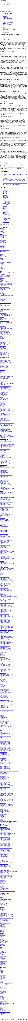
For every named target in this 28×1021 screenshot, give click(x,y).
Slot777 (1, 253)
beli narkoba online (4, 508)
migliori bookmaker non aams (6, 698)
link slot (1, 970)
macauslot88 (2, 774)
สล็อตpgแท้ (2, 260)
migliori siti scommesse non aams (7, 551)
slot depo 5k (2, 323)
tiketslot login (3, 973)
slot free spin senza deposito (6, 804)
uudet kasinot (3, 975)
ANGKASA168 (3, 678)
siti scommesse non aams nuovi (6, 362)
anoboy (1, 382)
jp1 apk (1, 939)
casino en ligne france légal (6, 284)
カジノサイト (3, 730)
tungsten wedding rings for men (7, 878)
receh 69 (2, 998)
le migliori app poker (4, 849)
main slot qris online (4, 893)
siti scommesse (3, 393)
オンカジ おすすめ (4, 276)
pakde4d (2, 300)
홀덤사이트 (2, 466)
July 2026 (5, 191)
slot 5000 (2, 940)
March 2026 (5, 196)
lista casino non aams (4, 675)
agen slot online (3, 717)
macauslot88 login (4, 400)
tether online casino (4, 477)
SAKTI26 (2, 987)
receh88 (1, 654)
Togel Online (3, 988)
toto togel (2, 715)
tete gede (2, 278)
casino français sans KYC (5, 579)
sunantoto (2, 859)
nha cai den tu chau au (5, 733)
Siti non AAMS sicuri (4, 520)
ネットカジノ (3, 827)
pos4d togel (2, 909)
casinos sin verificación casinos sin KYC (8, 596)
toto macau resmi (3, 814)
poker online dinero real (5, 695)
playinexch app (3, 753)
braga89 (1, 397)
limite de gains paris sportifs (6, 446)
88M (1, 737)
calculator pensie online (5, 984)
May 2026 (5, 193)
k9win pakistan (3, 682)
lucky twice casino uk (4, 269)
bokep (1, 258)
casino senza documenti (5, 429)
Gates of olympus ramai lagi (6, 900)
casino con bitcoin (4, 530)
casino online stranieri (4, 287)
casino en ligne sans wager (5, 595)
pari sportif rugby (3, 562)
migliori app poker (4, 548)
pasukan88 (2, 524)
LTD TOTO (2, 657)
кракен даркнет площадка (6, 275)
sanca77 (1, 491)
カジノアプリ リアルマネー (6, 413)
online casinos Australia (5, 828)
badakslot (2, 957)
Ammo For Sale (3, 1017)
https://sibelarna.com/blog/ (5, 806)
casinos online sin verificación (6, 734)
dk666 (1, 887)
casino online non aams (5, 288)
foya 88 (1, 954)
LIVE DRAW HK (4, 905)
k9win (1, 684)
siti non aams (3, 289)
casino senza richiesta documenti (7, 710)
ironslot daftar (3, 992)
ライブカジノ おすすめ (5, 599)
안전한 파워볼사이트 (5, 760)
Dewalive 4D (3, 942)
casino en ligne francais (5, 784)
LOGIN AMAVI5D (4, 690)
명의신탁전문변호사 (5, 763)
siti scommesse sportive (5, 755)
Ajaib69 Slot (2, 894)
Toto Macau (2, 963)
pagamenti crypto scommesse (6, 431)
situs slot (2, 561)
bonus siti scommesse (4, 511)
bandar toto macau (4, 248)
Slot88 (1, 279)
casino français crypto (4, 471)
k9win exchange (3, 681)
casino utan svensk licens (5, 838)
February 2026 (6, 197)
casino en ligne (3, 327)
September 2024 (6, 218)
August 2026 (5, 190)
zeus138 (2, 898)
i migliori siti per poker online (6, 529)
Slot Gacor (2, 274)
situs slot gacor (3, 952)
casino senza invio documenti (6, 376)
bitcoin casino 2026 (4, 478)
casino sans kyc (3, 373)
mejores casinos (3, 352)
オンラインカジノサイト (6, 732)
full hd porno (3, 399)
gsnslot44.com (3, 691)
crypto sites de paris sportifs (6, 425)
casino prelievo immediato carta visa (7, 833)
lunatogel (2, 527)
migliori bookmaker (4, 361)
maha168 (2, 236)
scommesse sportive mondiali (6, 457)
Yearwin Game (3, 354)
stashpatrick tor (3, 246)
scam (1, 234)
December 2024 (6, 214)
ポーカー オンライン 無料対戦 (7, 283)
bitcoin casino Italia (4, 392)
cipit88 (1, 593)
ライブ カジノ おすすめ (5, 726)
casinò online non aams (5, 384)
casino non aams (3, 394)
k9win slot (2, 680)
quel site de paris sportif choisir (6, 853)
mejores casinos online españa (6, 626)
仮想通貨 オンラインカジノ (6, 262)
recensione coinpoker (4, 708)
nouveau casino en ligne (5, 306)
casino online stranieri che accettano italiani (9, 771)
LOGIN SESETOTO (4, 689)
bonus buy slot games (4, 325)
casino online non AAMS (5, 341)
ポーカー (2, 319)
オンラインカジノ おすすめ (6, 334)
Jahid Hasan (15, 1019)
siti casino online (3, 696)
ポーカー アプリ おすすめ (6, 322)
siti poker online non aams (5, 430)
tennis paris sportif (4, 461)
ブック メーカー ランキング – (7, 272)
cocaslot (1, 264)
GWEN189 (2, 655)
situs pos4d (2, 370)
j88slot (1, 687)
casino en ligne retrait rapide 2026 (7, 444)
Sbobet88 (2, 789)
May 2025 (5, 208)
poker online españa (4, 702)
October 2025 (6, 202)
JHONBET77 (3, 241)
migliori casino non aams (5, 795)
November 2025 (6, 201)
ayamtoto (2, 994)
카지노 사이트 (3, 440)
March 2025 (5, 211)
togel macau (2, 958)
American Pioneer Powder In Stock (7, 1003)
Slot (1, 572)
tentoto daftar (3, 881)
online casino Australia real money (7, 830)
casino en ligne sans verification (7, 329)
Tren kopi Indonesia (4, 250)
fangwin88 (2, 594)
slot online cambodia (4, 773)
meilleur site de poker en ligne (6, 704)
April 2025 (5, 209)
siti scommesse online (4, 481)
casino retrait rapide (4, 542)
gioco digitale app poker (5, 766)
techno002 (2, 254)
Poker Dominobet (4, 398)
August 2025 (5, 204)
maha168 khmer (3, 237)
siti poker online (3, 390)
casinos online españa (4, 622)
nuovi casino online (4, 378)
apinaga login (3, 243)
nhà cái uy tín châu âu (4, 777)
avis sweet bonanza (4, 706)
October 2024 (6, 217)
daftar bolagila (3, 256)
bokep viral (2, 268)
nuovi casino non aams (5, 353)
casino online (3, 348)
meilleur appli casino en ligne (6, 441)
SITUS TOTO (3, 908)
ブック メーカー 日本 (5, 723)
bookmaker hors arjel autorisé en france (8, 871)
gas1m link (2, 294)
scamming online (3, 525)
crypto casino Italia (4, 567)
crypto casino (3, 343)
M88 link (2, 229)
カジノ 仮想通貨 (4, 825)
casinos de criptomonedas (5, 765)
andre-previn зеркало (4, 660)
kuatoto (1, 820)
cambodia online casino (5, 861)
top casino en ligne (4, 607)
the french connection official (6, 983)
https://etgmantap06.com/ (5, 999)
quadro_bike (5, 37)
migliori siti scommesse (5, 379)
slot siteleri (2, 1007)
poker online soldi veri (5, 332)
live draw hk (2, 997)
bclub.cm (2, 247)
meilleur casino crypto (4, 541)
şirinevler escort (3, 240)
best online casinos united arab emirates (8, 821)
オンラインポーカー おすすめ (7, 701)
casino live (2, 705)
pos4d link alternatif (4, 366)
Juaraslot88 (2, 880)
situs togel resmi (3, 903)
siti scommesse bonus (4, 434)
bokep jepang (3, 776)
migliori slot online (4, 855)
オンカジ (2, 317)
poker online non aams (5, 583)
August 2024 (5, 219)
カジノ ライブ (3, 281)
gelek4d (1, 259)
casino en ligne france (4, 577)
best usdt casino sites (4, 767)
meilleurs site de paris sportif (6, 475)
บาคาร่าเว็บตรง (3, 231)
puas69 (1, 301)
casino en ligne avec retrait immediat (8, 523)
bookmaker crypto (4, 439)
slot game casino (3, 758)
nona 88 (1, 884)
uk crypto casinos (3, 575)
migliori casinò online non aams (7, 383)
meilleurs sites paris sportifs (6, 801)
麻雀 (1, 255)
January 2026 (5, 198)
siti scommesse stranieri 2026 (6, 862)
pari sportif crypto (4, 470)
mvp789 (2, 290)
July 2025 (5, 206)
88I (0, 738)
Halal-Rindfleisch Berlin (5, 832)
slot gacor (2, 292)
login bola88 (2, 927)
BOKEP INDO (3, 693)
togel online (2, 228)
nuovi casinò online (4, 476)
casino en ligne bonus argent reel (7, 580)
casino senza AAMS (4, 850)
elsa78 (1, 267)
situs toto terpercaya (4, 991)
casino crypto (3, 419)
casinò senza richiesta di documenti (7, 568)
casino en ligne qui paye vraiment (7, 309)
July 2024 (5, 220)
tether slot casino (3, 550)
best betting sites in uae (5, 296)
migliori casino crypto (4, 349)
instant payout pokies (4, 700)
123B (1, 757)
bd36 (1, 930)
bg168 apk (2, 937)
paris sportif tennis (4, 632)
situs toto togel (3, 1004)
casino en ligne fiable (4, 305)
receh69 (1, 573)
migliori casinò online (4, 333)
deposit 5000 (3, 299)
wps (1, 925)
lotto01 (1, 996)
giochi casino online (4, 521)
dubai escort (2, 976)
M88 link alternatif (4, 519)
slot (0, 304)
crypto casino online (4, 480)
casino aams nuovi (4, 671)
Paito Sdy (2, 889)
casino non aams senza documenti (7, 375)
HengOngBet (3, 759)
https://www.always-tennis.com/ (7, 805)
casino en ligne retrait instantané (7, 603)
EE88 (1, 819)
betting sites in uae (4, 856)
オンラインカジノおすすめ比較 (7, 762)
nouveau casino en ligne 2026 (6, 314)
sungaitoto (2, 347)
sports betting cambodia (5, 923)
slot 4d (1, 934)
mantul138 (2, 964)
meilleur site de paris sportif (6, 540)
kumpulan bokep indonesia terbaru (7, 692)
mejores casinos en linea (5, 625)
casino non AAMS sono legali (6, 914)
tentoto (1, 902)
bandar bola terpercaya (5, 1012)
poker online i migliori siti (5, 377)
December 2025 (6, 199)
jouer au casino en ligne (5, 360)
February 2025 (6, 212)
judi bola (2, 553)
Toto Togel (2, 924)
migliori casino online (4, 515)
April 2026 (5, 195)
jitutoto (1, 989)
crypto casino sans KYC (5, 643)
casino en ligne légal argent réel (6, 590)
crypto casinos (3, 313)
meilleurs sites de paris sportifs (6, 426)
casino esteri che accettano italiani (7, 447)
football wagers (3, 1001)
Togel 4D (2, 959)
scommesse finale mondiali (5, 435)
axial (1, 712)
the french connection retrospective (7, 891)
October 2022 (6, 222)
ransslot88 (2, 686)
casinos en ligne (3, 543)
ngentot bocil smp (4, 941)
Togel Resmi (2, 977)
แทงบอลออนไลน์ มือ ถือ (5, 357)
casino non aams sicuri (5, 463)
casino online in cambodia (5, 899)
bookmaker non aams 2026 (6, 552)
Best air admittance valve (5, 736)
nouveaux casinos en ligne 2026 (7, 423)
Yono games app (3, 227)
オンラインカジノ (4, 311)
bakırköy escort (3, 235)
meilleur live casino (4, 486)
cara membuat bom (4, 526)
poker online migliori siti (5, 389)
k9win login (2, 685)
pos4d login (2, 455)
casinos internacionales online (6, 295)
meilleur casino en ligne (5, 428)
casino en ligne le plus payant (6, 318)
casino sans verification (5, 416)
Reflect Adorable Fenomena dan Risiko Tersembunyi (14, 179)
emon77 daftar (3, 239)
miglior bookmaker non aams (6, 674)
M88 (1, 451)
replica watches (3, 935)
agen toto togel (3, 1005)
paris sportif (2, 285)
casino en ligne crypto (4, 418)
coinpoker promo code (5, 539)
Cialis (1, 421)
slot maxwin (2, 518)
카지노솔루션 (3, 931)
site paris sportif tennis (5, 420)
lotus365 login (3, 817)
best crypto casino (4, 472)
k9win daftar (2, 679)
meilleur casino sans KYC (5, 415)
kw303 (1, 892)
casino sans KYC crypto (5, 342)
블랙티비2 (2, 986)
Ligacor (1, 965)
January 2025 (5, 213)
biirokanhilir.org (3, 961)
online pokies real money (5, 829)
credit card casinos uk (4, 321)
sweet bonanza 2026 (4, 808)
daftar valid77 (3, 926)
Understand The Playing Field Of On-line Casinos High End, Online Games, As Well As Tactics (15, 183)
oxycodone (2, 662)
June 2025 (5, 207)
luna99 (1, 263)
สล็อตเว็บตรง (3, 251)
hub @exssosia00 (4, 381)
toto (1, 713)
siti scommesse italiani (4, 351)
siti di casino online (4, 365)
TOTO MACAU (3, 513)
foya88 (1, 336)
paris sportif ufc (3, 473)
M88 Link (2, 812)
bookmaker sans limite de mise (6, 492)
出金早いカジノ (4, 824)
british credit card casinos (5, 303)
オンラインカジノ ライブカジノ (7, 729)
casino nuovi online (4, 697)
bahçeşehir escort (3, 232)
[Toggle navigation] (11, 11)
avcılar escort (3, 242)
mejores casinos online (5, 355)
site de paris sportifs (4, 344)
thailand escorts (3, 956)
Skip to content (3, 0)
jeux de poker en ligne (5, 719)
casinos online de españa (5, 623)
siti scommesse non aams (5, 298)
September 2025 (6, 203)
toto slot (1, 896)
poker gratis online (4, 650)
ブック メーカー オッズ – (6, 315)
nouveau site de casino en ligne (6, 642)
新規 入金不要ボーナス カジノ (7, 822)
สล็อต (1, 271)
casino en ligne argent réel (5, 610)
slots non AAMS (3, 915)
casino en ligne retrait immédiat (6, 616)
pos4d (1, 663)
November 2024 (6, 215)
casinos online (3, 462)
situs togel (2, 310)
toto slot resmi (3, 962)
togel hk (1, 280)
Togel (1, 1015)
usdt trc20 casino (3, 754)
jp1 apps (2, 886)
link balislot (2, 339)
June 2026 (5, 192)
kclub (1, 266)
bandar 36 (2, 815)
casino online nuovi (4, 363)
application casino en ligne (5, 489)
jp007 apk (2, 936)
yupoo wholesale (3, 796)
